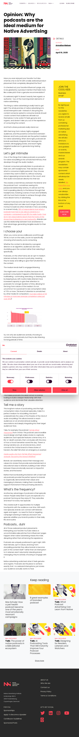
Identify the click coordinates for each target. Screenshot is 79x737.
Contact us (45, 687)
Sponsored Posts (10, 723)
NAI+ (50, 3)
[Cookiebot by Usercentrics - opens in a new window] (68, 345)
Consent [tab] (14, 351)
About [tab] (65, 351)
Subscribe (70, 3)
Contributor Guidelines (13, 719)
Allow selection (39, 390)
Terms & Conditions (48, 695)
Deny (14, 390)
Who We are (45, 683)
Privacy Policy (46, 691)
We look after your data (64, 185)
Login (62, 3)
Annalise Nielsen (63, 45)
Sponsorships (9, 710)
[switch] (30, 381)
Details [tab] (39, 351)
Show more (39, 660)
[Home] (8, 3)
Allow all (64, 390)
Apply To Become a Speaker (15, 714)
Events (22, 3)
